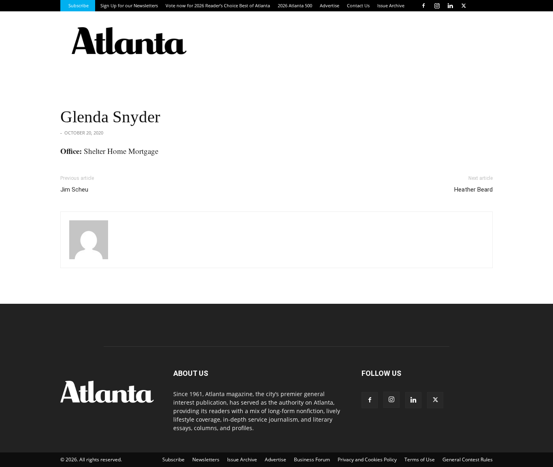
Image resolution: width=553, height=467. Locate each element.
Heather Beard (473, 189)
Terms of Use (419, 459)
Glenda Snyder (110, 116)
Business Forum (312, 459)
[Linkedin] (450, 5)
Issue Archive (390, 5)
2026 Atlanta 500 (295, 5)
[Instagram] (437, 5)
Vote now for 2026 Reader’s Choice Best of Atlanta (218, 5)
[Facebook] (423, 5)
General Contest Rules (467, 459)
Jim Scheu (74, 189)
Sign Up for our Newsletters (129, 5)
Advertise (329, 5)
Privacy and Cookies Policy (367, 459)
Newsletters (205, 459)
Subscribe (78, 5)
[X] (463, 5)
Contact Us (358, 5)
